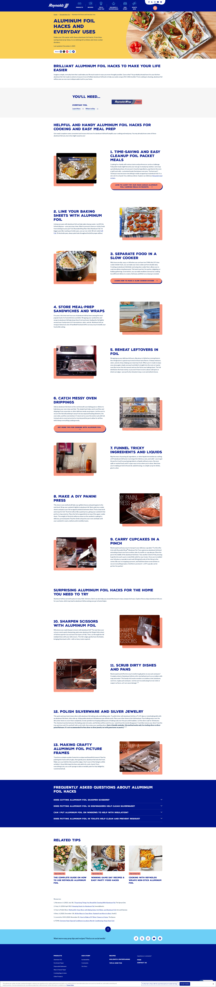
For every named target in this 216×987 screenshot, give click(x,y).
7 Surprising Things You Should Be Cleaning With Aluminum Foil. (95, 903)
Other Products (58, 976)
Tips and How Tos (64, 14)
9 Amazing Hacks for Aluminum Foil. (83, 906)
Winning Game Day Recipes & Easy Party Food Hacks (107, 878)
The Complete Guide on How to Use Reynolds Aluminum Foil (70, 880)
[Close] (213, 984)
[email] (70, 51)
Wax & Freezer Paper (60, 969)
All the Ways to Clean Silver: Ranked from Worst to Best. (93, 913)
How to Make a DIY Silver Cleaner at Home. (94, 917)
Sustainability (85, 959)
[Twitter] (64, 51)
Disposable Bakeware (60, 966)
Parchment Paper (59, 963)
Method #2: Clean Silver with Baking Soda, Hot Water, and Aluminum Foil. (92, 910)
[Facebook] (61, 51)
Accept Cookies (185, 983)
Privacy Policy (70, 985)
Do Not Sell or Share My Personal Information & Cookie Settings (159, 983)
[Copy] (73, 51)
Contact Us (142, 963)
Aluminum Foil (58, 959)
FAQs (139, 960)
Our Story (84, 966)
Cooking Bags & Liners (60, 973)
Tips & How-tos (115, 963)
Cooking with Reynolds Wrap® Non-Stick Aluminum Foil (145, 880)
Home (55, 14)
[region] (108, 984)
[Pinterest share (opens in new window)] (67, 51)
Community (85, 963)
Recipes (112, 956)
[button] (79, 6)
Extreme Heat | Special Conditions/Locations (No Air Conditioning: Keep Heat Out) (87, 921)
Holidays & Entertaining (119, 959)
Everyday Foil (79, 105)
